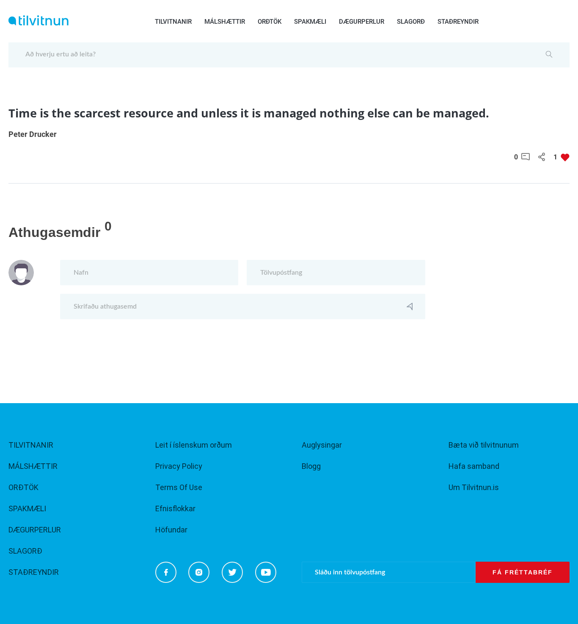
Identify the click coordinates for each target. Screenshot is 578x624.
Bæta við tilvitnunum (484, 444)
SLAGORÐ (411, 21)
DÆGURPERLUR (361, 21)
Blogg (311, 466)
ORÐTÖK (269, 21)
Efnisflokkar (175, 508)
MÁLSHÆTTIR (224, 21)
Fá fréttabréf (523, 572)
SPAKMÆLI (310, 21)
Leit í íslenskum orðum (193, 444)
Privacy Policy (178, 466)
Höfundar (171, 529)
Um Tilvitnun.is (474, 487)
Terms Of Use (178, 487)
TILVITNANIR (173, 21)
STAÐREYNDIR (458, 21)
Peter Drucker (32, 134)
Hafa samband (474, 466)
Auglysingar (322, 444)
